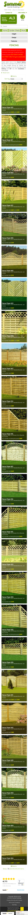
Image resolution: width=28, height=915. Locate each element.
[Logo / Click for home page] (14, 4)
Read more (6, 72)
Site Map (14, 904)
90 (13, 869)
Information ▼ (22, 12)
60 (11, 869)
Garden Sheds (14, 30)
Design (14, 37)
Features (14, 41)
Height (14, 34)
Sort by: (7, 79)
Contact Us (8, 12)
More (23, 30)
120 (16, 869)
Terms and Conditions (14, 902)
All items (21, 869)
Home (5, 30)
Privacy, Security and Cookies (14, 900)
